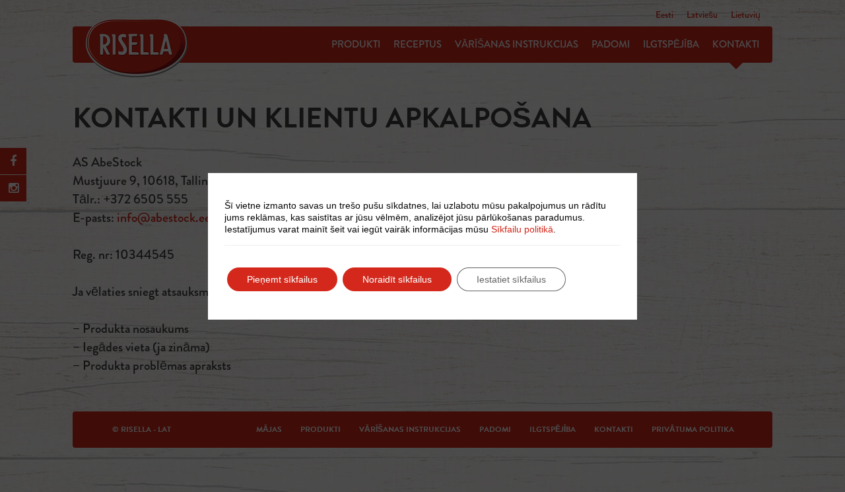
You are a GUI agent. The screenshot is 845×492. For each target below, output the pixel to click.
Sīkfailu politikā (522, 229)
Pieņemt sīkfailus (282, 279)
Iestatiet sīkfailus (511, 279)
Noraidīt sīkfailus (397, 279)
